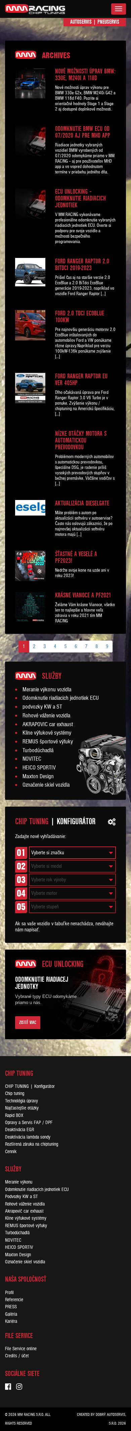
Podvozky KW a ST (21, 1196)
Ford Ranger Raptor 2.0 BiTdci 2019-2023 (82, 265)
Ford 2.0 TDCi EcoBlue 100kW (79, 317)
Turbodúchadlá (38, 750)
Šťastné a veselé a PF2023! (76, 557)
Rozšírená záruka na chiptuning (31, 1144)
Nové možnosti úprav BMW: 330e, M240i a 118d (85, 75)
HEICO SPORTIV (39, 768)
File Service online (21, 1348)
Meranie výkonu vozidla (47, 690)
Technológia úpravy (21, 1100)
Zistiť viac (27, 1022)
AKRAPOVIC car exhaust (48, 724)
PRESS (11, 1306)
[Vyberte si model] (72, 866)
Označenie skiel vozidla (46, 785)
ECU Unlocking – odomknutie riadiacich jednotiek (80, 198)
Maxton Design (38, 776)
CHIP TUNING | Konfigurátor (30, 1086)
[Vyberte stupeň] (72, 907)
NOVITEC (32, 759)
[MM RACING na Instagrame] (21, 1387)
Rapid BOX (14, 1115)
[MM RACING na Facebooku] (10, 1387)
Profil (9, 1292)
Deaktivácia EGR (19, 1129)
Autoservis (81, 21)
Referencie (14, 1299)
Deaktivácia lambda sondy (27, 1137)
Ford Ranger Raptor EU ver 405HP (81, 380)
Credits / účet (17, 1355)
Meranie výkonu (18, 1182)
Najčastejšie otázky (22, 1108)
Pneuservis (108, 21)
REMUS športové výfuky (48, 742)
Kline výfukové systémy (47, 733)
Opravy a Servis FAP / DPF (28, 1122)
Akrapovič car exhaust (24, 1211)
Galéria (11, 1314)
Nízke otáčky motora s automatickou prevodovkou (80, 440)
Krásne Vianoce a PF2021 (83, 595)
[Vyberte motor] (72, 893)
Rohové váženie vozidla (46, 716)
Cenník (10, 1151)
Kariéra (11, 1321)
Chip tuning (14, 1093)
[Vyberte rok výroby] (72, 880)
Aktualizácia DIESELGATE (82, 503)
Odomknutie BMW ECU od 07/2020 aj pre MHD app (82, 132)
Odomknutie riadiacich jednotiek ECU (61, 698)
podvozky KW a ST (42, 707)
